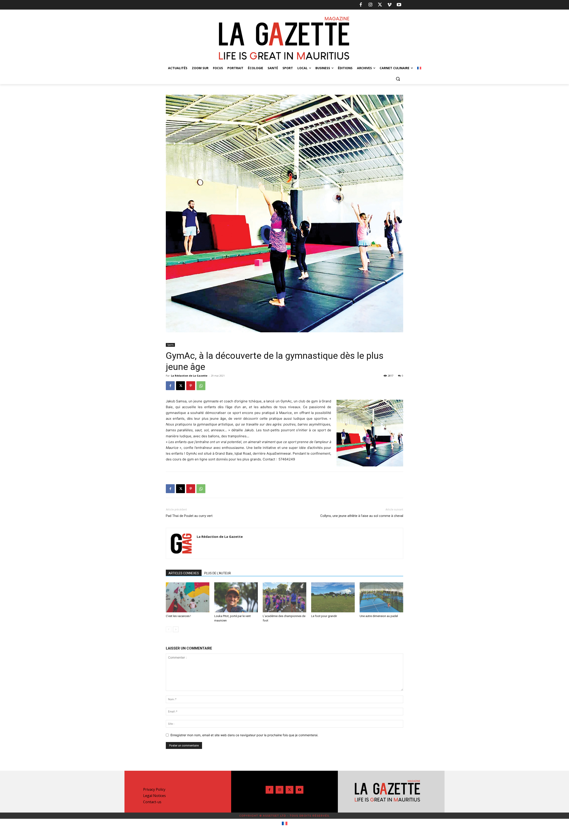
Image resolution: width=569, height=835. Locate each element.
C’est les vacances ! (178, 616)
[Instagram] (370, 5)
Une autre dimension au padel (379, 616)
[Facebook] (361, 5)
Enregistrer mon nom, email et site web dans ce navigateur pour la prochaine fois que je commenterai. (244, 735)
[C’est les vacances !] (187, 597)
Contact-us (152, 801)
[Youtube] (399, 5)
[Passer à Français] (285, 824)
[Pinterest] (190, 385)
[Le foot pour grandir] (333, 597)
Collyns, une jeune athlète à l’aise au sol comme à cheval (361, 516)
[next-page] (175, 629)
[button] (398, 78)
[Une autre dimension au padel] (381, 597)
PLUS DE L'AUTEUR (217, 573)
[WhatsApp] (200, 385)
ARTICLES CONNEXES (183, 573)
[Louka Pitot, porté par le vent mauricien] (236, 597)
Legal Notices (154, 795)
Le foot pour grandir (324, 616)
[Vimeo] (389, 5)
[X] (380, 5)
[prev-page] (168, 629)
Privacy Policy (154, 789)
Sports (170, 344)
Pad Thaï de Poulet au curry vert (189, 516)
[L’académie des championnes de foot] (284, 597)
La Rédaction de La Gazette (189, 375)
